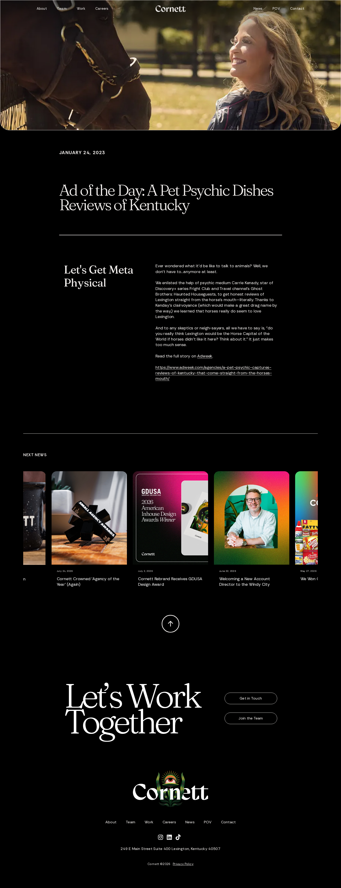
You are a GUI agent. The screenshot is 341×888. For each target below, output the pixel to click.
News (258, 8)
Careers (102, 8)
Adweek (204, 356)
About (42, 8)
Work (81, 8)
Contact (297, 8)
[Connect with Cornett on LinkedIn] (171, 838)
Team (62, 8)
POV (276, 8)
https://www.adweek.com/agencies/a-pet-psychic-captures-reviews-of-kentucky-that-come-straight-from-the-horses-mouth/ (213, 373)
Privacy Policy (183, 864)
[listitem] (100, 535)
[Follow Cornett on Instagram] (162, 838)
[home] (170, 9)
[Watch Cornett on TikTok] (179, 838)
